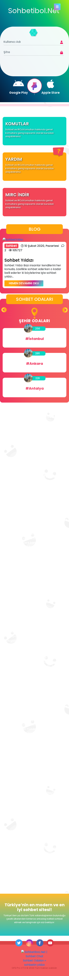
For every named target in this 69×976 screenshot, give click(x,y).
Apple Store (50, 92)
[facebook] (39, 942)
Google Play (18, 92)
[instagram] (29, 942)
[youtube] (50, 942)
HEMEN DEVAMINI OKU (24, 283)
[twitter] (18, 942)
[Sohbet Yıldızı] (13, 240)
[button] (65, 310)
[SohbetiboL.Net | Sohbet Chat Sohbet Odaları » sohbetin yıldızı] (34, 958)
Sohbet (11, 246)
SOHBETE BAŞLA (35, 69)
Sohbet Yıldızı (18, 260)
